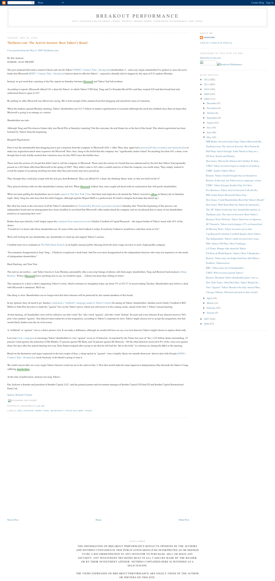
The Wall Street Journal (52, 244)
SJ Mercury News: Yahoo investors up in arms (229, 229)
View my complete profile (216, 43)
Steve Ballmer (74, 411)
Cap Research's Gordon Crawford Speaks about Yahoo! (233, 233)
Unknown (209, 37)
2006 (207, 323)
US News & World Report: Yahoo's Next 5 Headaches (232, 253)
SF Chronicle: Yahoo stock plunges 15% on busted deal (234, 224)
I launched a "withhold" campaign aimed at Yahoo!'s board (81, 302)
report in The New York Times (76, 194)
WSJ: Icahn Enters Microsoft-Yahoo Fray (226, 195)
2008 (207, 99)
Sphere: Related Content (19, 394)
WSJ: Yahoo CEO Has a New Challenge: (226, 243)
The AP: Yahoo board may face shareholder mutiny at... (234, 209)
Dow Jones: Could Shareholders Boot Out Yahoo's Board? (235, 199)
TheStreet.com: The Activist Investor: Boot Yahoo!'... (232, 214)
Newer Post (13, 519)
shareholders (23, 369)
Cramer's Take (90, 69)
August (211, 122)
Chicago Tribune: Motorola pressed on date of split (232, 292)
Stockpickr (104, 69)
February (211, 307)
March (210, 303)
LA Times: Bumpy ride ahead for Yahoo (226, 248)
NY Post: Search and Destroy (220, 156)
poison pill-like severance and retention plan (163, 147)
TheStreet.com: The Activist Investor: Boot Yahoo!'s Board (47, 42)
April (210, 298)
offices (154, 194)
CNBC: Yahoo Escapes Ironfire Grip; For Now (229, 185)
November (212, 108)
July (209, 127)
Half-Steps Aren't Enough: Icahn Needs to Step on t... (232, 151)
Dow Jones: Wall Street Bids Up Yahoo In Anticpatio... (233, 204)
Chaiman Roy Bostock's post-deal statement (100, 205)
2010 (207, 89)
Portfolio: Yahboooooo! (218, 263)
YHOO (77, 69)
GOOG (181, 353)
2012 (207, 79)
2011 (207, 84)
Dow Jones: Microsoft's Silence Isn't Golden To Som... (233, 161)
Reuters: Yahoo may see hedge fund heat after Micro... (233, 258)
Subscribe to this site (210, 57)
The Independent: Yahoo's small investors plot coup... (233, 238)
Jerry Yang (42, 411)
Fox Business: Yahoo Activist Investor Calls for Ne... (232, 190)
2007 (207, 318)
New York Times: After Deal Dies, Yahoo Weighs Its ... (233, 282)
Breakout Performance (137, 16)
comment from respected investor (74, 221)
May (209, 137)
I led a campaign (25, 338)
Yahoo (88, 411)
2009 (207, 94)
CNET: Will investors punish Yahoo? (224, 272)
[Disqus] (98, 468)
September (212, 117)
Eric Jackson (25, 411)
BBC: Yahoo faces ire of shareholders (225, 267)
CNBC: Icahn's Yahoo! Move (220, 170)
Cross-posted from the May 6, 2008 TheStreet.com (32, 50)
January (211, 312)
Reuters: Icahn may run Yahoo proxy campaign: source (233, 180)
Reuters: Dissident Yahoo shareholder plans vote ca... (232, 277)
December (212, 103)
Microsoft (88, 81)
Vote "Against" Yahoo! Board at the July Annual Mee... (233, 287)
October (211, 113)
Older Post (184, 519)
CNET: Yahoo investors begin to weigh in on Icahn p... (233, 165)
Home (99, 519)
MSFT (32, 73)
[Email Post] (45, 406)
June (209, 132)
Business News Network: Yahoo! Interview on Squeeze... (234, 219)
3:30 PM (40, 406)
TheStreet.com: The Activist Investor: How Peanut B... (233, 146)
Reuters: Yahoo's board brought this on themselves (231, 175)
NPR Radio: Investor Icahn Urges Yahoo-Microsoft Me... (234, 141)
